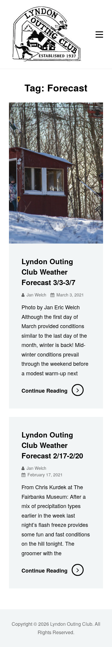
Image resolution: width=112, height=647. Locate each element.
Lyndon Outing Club (71, 623)
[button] (45, 34)
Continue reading (53, 390)
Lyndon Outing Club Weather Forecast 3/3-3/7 (48, 271)
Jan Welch (36, 295)
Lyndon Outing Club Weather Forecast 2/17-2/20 (52, 445)
